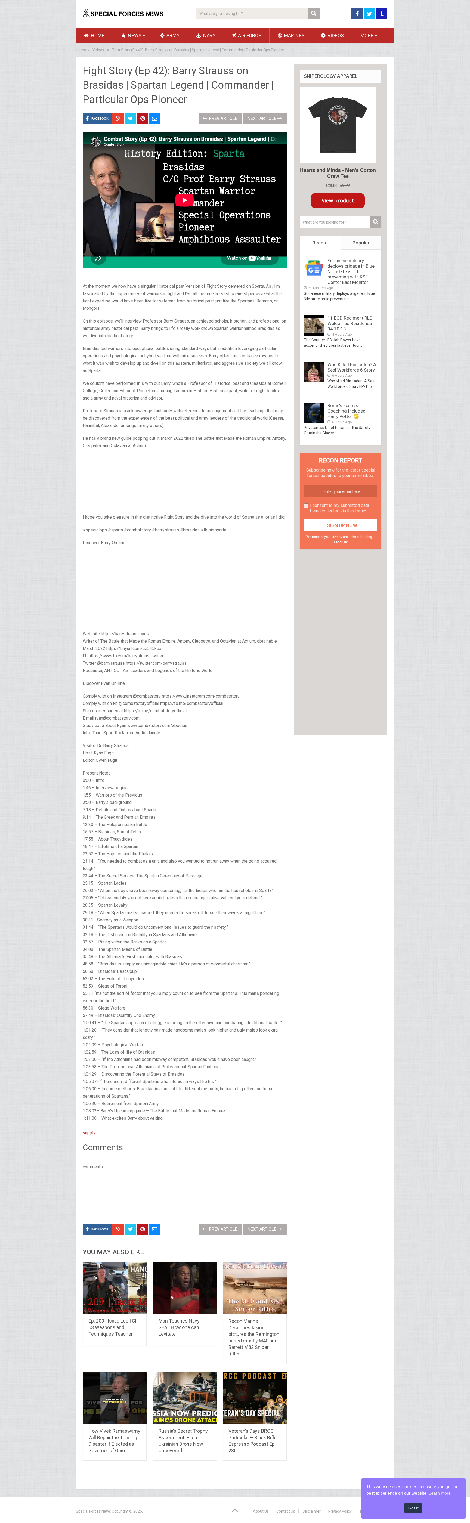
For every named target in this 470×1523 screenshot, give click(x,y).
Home (97, 35)
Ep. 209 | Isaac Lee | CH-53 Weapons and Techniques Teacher (114, 1327)
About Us (261, 1511)
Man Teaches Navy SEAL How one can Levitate (179, 1327)
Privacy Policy (340, 1511)
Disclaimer (312, 1511)
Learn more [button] (440, 1493)
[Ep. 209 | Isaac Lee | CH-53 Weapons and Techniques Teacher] (115, 1288)
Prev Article (222, 118)
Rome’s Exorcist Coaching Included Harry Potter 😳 (346, 411)
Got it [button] (413, 1508)
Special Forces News (93, 1511)
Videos (335, 35)
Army (172, 35)
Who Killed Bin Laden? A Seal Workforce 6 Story (351, 367)
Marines (294, 35)
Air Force (249, 35)
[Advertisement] (184, 482)
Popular (361, 243)
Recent (320, 243)
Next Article (262, 118)
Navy (208, 35)
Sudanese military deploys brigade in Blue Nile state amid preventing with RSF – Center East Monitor (351, 271)
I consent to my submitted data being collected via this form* (339, 508)
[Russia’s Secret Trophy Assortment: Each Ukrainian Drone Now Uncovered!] (185, 1398)
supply (89, 1132)
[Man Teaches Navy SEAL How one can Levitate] (185, 1288)
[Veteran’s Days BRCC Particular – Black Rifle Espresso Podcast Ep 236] (255, 1398)
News (134, 35)
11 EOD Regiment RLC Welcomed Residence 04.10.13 (349, 323)
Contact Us (285, 1511)
